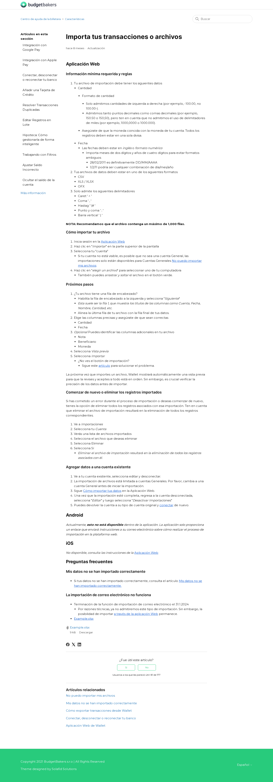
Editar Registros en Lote (37, 122)
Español (243, 764)
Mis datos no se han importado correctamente (101, 703)
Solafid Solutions (64, 769)
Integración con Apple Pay (40, 62)
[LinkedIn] (79, 644)
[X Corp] (73, 644)
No (146, 667)
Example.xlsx (80, 627)
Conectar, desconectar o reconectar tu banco (40, 77)
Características (74, 19)
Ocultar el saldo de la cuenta (39, 182)
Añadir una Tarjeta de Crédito (39, 92)
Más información (33, 193)
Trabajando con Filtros (39, 154)
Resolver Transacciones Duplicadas (40, 107)
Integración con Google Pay (35, 47)
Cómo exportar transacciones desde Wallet (99, 710)
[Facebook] (68, 644)
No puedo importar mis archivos (90, 695)
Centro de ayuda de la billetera (41, 19)
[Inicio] (38, 4)
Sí (126, 667)
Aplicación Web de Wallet (85, 725)
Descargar (86, 632)
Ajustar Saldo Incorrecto (32, 167)
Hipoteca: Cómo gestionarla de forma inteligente (38, 139)
